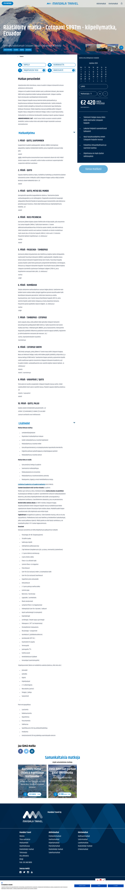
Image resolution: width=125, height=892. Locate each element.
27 (105, 77)
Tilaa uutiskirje (24, 839)
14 (81, 74)
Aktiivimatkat (101, 3)
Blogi (21, 859)
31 (81, 70)
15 (85, 74)
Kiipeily (22, 50)
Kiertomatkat (113, 3)
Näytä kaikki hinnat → (85, 107)
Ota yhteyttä (24, 855)
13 (105, 72)
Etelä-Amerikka (8, 50)
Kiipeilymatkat (54, 842)
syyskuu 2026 (93, 63)
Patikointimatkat (55, 836)
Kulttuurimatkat (84, 836)
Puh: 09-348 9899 (25, 862)
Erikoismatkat (83, 849)
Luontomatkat (83, 842)
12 (101, 72)
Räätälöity (28, 50)
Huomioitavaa (24, 846)
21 (81, 77)
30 (89, 79)
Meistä (21, 836)
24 (93, 77)
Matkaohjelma (27, 133)
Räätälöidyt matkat (26, 849)
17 (93, 74)
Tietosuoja (23, 852)
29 (85, 79)
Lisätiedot (24, 424)
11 (97, 72)
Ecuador (16, 50)
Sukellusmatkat (54, 852)
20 (105, 74)
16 (89, 74)
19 (101, 74)
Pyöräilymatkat (54, 846)
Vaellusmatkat (54, 839)
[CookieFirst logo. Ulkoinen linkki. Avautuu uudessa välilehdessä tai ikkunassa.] (2, 883)
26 (101, 77)
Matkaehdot (23, 842)
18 (97, 74)
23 (89, 77)
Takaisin (20, 56)
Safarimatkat (83, 839)
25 (97, 77)
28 (81, 79)
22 (85, 77)
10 (93, 72)
